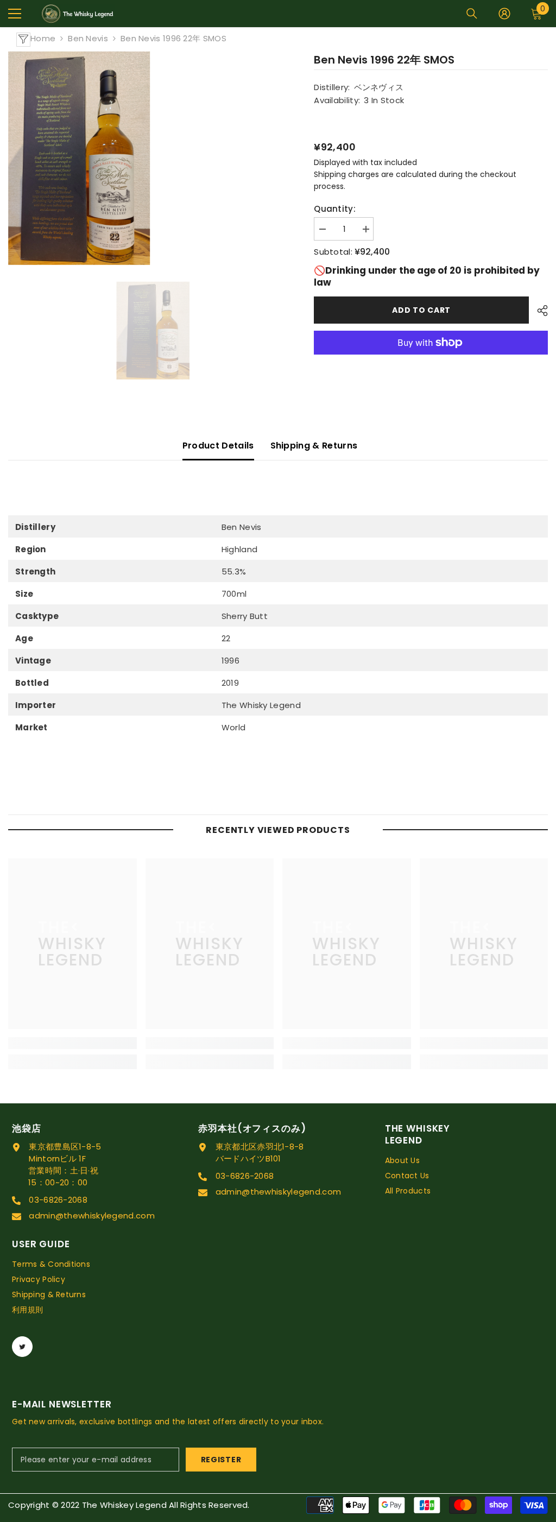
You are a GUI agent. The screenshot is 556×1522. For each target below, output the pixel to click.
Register (221, 1459)
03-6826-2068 (58, 1199)
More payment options (431, 361)
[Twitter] (22, 1346)
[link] (72, 1043)
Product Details (218, 445)
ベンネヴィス (379, 87)
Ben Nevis (88, 38)
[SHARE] (538, 311)
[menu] (14, 13)
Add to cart (418, 310)
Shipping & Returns (314, 445)
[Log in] (504, 14)
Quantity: (335, 208)
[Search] (471, 13)
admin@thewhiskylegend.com (92, 1215)
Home (42, 38)
